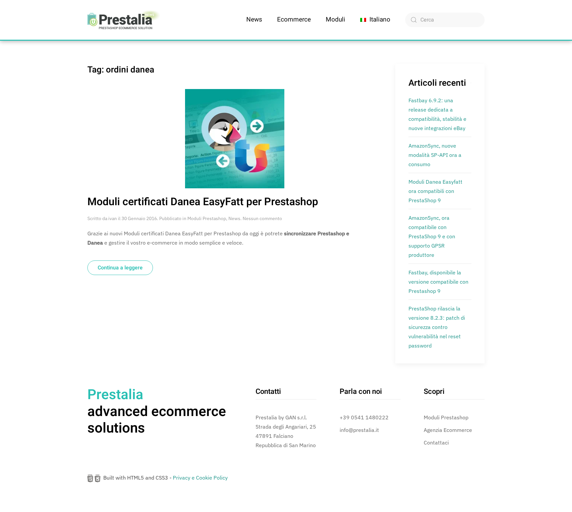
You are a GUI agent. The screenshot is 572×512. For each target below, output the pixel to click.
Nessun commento (262, 218)
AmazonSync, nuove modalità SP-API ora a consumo (434, 154)
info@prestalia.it (359, 430)
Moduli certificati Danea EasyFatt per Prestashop (202, 201)
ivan (112, 218)
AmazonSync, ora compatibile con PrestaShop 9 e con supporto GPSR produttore (431, 236)
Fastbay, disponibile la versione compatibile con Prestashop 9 (438, 281)
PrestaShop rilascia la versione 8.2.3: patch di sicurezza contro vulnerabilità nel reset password (436, 327)
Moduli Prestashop (206, 218)
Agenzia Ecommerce (448, 430)
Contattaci (436, 442)
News (254, 19)
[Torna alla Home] (123, 20)
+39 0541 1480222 (364, 417)
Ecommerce (294, 19)
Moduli (335, 19)
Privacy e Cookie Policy (200, 477)
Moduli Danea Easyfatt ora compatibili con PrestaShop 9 (435, 191)
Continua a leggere (120, 268)
